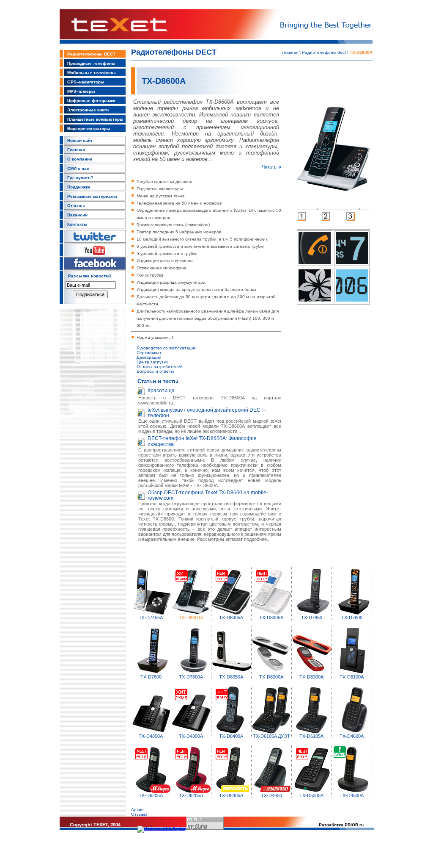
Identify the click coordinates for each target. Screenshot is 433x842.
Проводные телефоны (91, 63)
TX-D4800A (191, 736)
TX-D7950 (311, 617)
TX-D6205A (151, 795)
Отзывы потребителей (160, 366)
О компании (79, 159)
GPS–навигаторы (85, 82)
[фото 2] (326, 219)
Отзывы (76, 205)
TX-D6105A (311, 736)
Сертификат (149, 352)
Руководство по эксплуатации (167, 348)
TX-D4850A (151, 736)
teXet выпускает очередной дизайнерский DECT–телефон (207, 412)
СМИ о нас (78, 168)
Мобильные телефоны (91, 72)
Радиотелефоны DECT (91, 54)
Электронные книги (88, 110)
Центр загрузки (152, 362)
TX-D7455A (151, 617)
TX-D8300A (271, 676)
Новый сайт (80, 140)
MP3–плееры (81, 91)
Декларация (149, 357)
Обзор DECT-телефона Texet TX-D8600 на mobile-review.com (208, 495)
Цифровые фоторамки (91, 100)
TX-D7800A (191, 676)
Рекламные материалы (92, 196)
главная (290, 52)
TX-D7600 (351, 617)
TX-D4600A (352, 736)
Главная (76, 149)
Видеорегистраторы (88, 128)
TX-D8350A (231, 676)
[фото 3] (350, 219)
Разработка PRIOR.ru (341, 825)
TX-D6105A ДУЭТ (271, 736)
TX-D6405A (231, 795)
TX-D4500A (352, 795)
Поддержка (78, 187)
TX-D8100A (352, 676)
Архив (137, 809)
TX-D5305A (311, 795)
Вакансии (77, 215)
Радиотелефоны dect (324, 52)
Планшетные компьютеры (95, 119)
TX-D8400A (231, 736)
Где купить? (80, 177)
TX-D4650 (271, 795)
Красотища (161, 390)
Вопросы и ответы (155, 371)
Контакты (77, 224)
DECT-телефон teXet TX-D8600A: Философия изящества (202, 441)
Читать (269, 166)
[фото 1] (302, 219)
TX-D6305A (231, 617)
